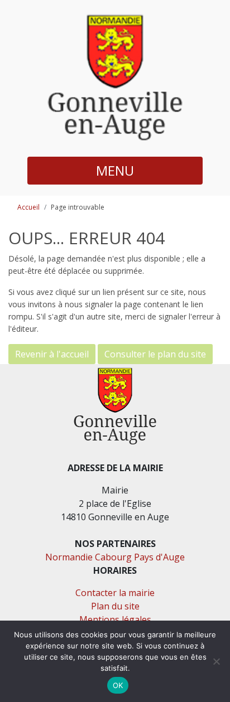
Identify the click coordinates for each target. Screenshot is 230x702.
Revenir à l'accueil (52, 354)
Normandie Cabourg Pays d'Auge (115, 557)
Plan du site (115, 606)
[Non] (216, 661)
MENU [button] (115, 170)
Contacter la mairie (115, 593)
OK (118, 685)
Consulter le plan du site (155, 354)
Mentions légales (115, 619)
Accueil (28, 207)
